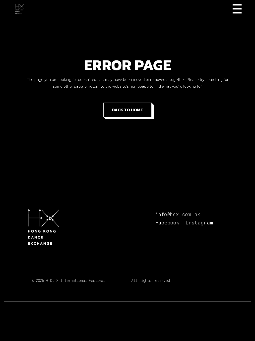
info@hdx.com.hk (177, 214)
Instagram (199, 222)
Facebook (167, 222)
